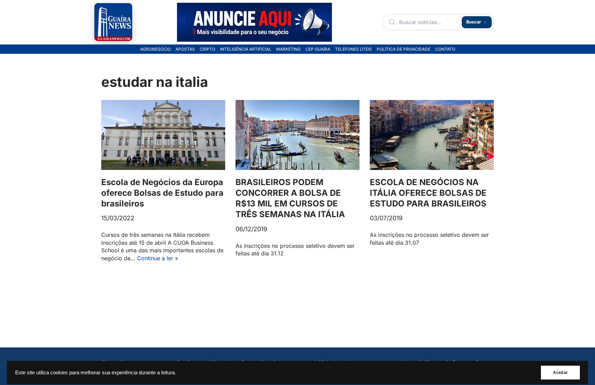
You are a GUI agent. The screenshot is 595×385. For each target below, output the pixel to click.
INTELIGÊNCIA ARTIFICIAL (245, 49)
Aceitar (560, 372)
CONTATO (445, 49)
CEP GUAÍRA (317, 49)
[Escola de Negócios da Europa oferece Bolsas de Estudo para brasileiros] (163, 135)
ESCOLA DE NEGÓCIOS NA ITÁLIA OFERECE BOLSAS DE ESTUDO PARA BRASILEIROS (428, 193)
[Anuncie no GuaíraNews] (254, 22)
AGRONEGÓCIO (155, 49)
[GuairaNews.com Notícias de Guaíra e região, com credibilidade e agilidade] (113, 22)
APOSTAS (185, 49)
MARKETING (288, 49)
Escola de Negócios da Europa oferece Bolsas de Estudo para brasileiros (162, 193)
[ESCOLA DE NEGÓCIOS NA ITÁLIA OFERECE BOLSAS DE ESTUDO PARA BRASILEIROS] (432, 135)
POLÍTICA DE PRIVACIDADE (403, 49)
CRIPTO (207, 49)
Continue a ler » (157, 258)
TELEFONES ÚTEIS (353, 49)
